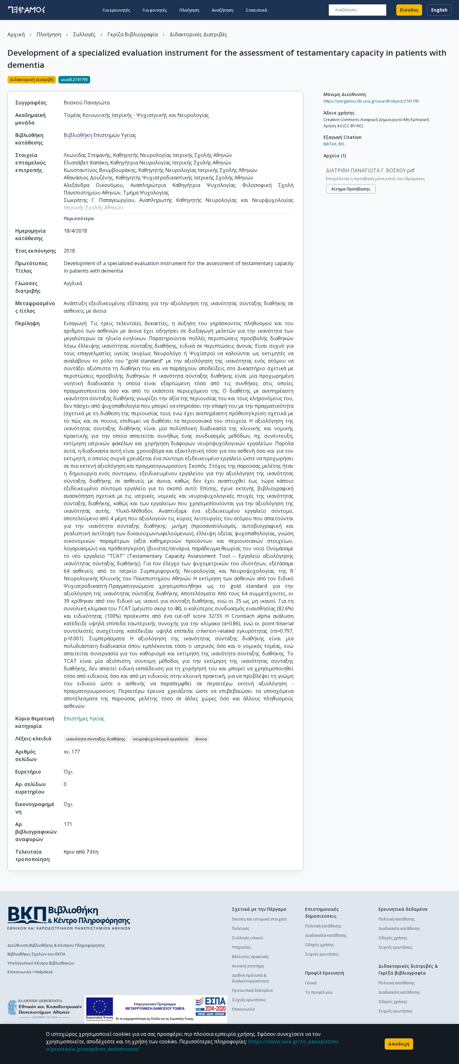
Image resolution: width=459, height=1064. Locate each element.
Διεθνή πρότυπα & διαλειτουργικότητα (250, 978)
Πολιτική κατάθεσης (323, 926)
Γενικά (311, 983)
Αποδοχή (398, 1044)
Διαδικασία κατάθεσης (326, 935)
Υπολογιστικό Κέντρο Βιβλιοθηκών (40, 963)
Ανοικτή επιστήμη (248, 966)
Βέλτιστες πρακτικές (250, 956)
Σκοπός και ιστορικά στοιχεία (259, 919)
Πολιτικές (240, 928)
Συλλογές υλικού (247, 937)
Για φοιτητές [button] (155, 10)
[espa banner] (155, 1009)
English (439, 10)
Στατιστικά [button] (256, 10)
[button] (96, 739)
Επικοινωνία (243, 1009)
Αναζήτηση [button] (222, 10)
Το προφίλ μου (319, 992)
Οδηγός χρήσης (319, 944)
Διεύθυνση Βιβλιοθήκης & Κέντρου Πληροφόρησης (56, 945)
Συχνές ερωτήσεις (249, 999)
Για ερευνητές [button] (116, 10)
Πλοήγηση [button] (189, 10)
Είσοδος (409, 10)
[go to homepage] (26, 10)
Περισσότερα (79, 218)
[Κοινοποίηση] (301, 80)
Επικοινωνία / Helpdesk (30, 972)
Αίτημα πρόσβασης (350, 189)
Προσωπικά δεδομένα (252, 990)
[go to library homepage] (68, 918)
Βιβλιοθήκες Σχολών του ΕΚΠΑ (36, 954)
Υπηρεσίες (241, 947)
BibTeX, (330, 144)
